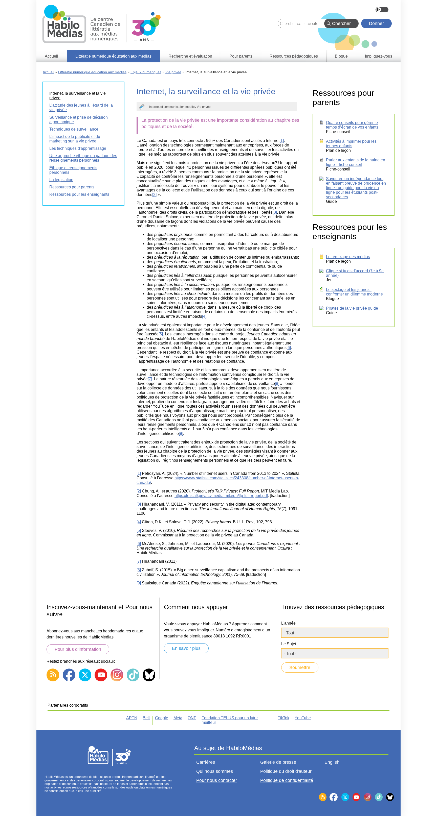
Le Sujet (288, 644)
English (382, 9)
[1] (281, 140)
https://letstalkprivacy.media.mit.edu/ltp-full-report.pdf (221, 495)
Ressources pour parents (71, 187)
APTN (131, 718)
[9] (181, 433)
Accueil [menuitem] (51, 56)
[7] (150, 379)
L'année (288, 623)
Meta (177, 718)
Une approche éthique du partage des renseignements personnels (83, 158)
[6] (289, 347)
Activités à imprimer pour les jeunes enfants (351, 143)
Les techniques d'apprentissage (77, 148)
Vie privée (173, 72)
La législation (61, 180)
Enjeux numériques (145, 72)
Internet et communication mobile (172, 107)
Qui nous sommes (214, 771)
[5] (161, 334)
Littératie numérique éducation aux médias (92, 72)
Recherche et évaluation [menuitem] (190, 56)
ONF (192, 718)
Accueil (48, 72)
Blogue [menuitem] (341, 56)
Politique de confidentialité (286, 780)
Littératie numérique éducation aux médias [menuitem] (113, 56)
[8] (277, 383)
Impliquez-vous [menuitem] (378, 56)
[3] (275, 212)
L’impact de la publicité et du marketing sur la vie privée (74, 138)
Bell (146, 718)
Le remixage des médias (348, 257)
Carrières (205, 762)
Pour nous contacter (216, 780)
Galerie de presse (278, 762)
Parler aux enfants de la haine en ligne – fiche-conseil (355, 162)
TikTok (283, 718)
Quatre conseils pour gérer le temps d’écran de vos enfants (352, 124)
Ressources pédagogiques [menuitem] (294, 56)
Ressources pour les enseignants (79, 194)
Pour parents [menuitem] (240, 56)
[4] (204, 316)
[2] (154, 194)
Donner (376, 23)
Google (161, 718)
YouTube (303, 718)
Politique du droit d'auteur (286, 771)
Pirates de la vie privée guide (352, 308)
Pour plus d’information (78, 649)
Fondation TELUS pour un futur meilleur (230, 720)
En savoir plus (186, 648)
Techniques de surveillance (73, 129)
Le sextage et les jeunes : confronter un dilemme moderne (354, 291)
